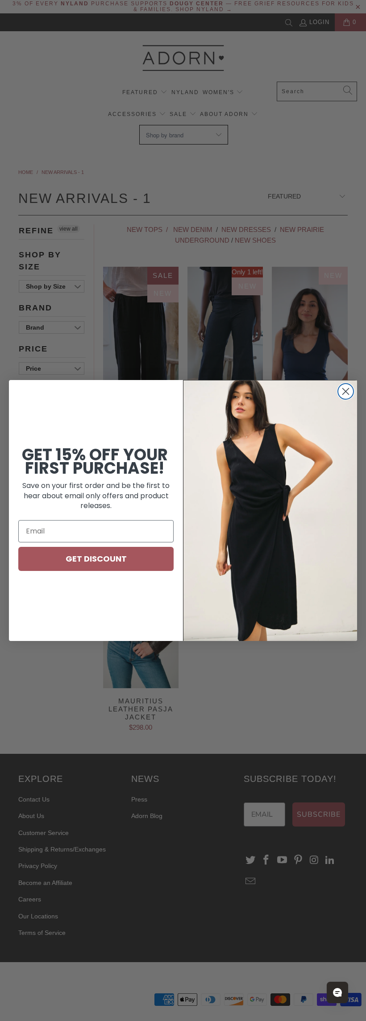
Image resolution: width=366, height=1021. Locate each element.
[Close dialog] (346, 391)
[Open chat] (337, 992)
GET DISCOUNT (96, 558)
